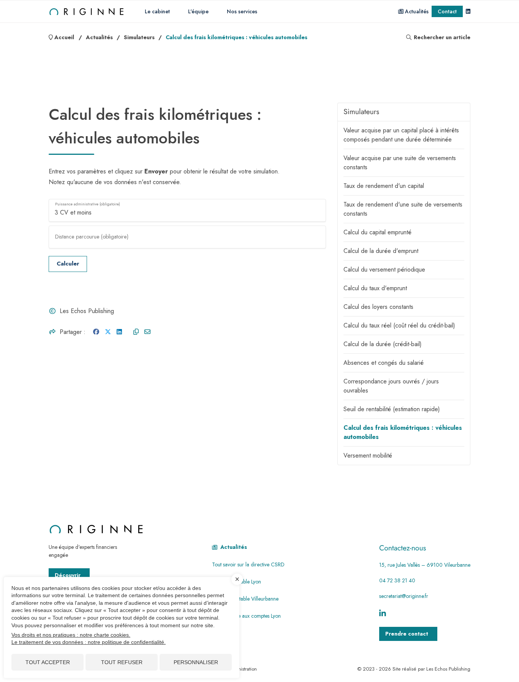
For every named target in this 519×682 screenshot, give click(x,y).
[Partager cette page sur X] (108, 332)
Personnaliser (196, 662)
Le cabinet (157, 11)
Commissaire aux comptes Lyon (246, 616)
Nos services (242, 11)
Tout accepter (47, 662)
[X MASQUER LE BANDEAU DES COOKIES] (237, 579)
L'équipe (198, 11)
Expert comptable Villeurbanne (245, 599)
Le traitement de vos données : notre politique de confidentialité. (88, 642)
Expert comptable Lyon (236, 581)
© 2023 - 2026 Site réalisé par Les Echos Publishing (413, 668)
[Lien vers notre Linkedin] (468, 11)
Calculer (68, 263)
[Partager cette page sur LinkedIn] (119, 332)
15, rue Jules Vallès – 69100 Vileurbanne (424, 565)
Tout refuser (121, 662)
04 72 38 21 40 (397, 580)
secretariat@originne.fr (403, 596)
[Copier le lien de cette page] (136, 332)
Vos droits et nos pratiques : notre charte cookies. (70, 635)
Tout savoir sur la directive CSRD (248, 564)
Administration (241, 668)
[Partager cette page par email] (147, 332)
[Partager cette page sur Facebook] (96, 332)
